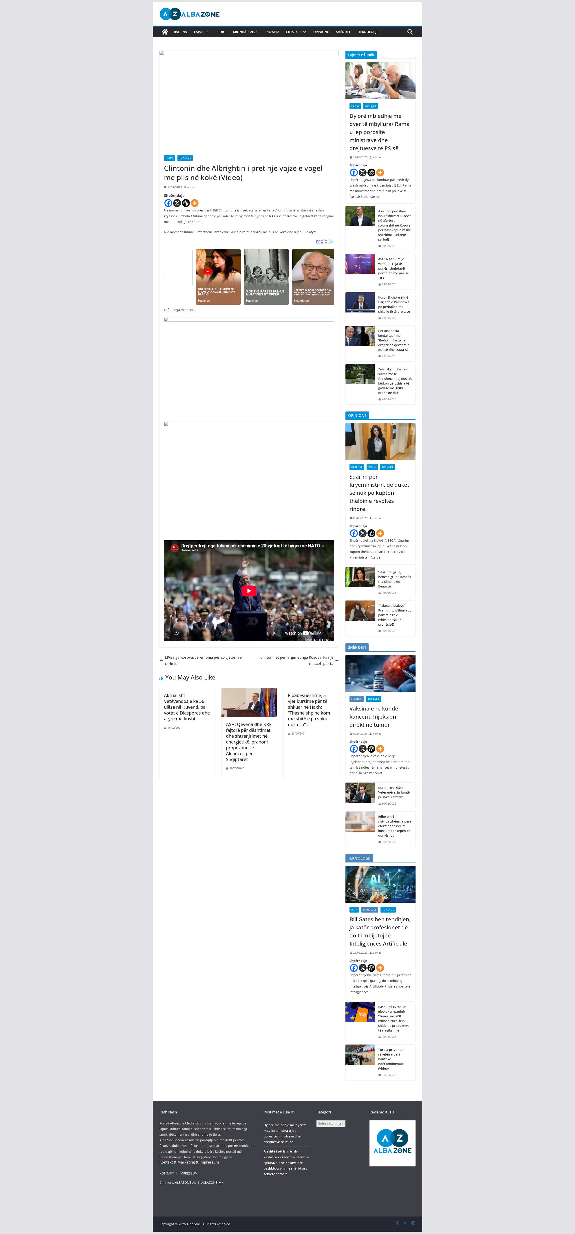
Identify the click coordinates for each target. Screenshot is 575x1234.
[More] (195, 203)
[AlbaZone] (164, 31)
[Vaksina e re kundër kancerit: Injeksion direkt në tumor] (380, 673)
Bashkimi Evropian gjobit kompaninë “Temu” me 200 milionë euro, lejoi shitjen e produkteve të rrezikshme (393, 1018)
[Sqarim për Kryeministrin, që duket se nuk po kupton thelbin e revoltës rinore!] (380, 441)
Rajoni (169, 157)
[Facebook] (168, 203)
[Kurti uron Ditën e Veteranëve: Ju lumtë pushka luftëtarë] (360, 796)
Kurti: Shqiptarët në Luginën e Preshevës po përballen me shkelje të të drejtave (394, 304)
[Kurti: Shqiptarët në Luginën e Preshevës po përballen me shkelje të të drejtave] (360, 307)
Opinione (321, 32)
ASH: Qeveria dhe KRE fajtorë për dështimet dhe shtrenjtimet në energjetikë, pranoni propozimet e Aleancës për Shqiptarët (249, 741)
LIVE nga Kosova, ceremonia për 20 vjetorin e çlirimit (203, 660)
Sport (221, 32)
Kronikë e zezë (245, 32)
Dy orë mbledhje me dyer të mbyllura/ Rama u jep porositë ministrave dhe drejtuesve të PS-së (379, 132)
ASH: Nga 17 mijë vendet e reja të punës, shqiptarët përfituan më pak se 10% (393, 268)
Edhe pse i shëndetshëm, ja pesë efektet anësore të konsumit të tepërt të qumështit (394, 826)
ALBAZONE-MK (212, 1182)
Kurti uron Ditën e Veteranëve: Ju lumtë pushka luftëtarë (394, 792)
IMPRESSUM (188, 1173)
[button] (205, 32)
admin (191, 187)
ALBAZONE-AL (185, 1182)
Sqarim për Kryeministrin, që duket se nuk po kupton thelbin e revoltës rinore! (379, 493)
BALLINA (180, 32)
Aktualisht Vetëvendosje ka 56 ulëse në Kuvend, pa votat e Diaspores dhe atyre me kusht (187, 707)
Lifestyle (293, 32)
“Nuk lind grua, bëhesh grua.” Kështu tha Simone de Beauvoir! (394, 579)
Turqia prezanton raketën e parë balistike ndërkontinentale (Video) (391, 1059)
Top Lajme (185, 157)
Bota (354, 909)
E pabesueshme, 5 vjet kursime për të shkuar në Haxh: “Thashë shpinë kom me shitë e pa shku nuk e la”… (309, 710)
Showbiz (272, 32)
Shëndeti (343, 32)
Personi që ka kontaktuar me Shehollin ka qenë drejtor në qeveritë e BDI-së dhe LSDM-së (393, 340)
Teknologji (367, 32)
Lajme (198, 32)
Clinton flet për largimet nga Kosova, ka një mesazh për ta (296, 660)
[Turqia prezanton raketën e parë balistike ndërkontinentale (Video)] (360, 1062)
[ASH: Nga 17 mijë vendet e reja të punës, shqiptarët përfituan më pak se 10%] (360, 272)
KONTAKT (166, 1173)
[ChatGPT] (186, 203)
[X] (177, 203)
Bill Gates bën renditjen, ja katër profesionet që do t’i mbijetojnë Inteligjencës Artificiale (380, 931)
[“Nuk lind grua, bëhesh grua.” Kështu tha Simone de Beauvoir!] (360, 582)
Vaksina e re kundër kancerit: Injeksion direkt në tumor (374, 716)
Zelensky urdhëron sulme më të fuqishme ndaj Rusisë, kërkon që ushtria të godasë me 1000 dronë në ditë (395, 381)
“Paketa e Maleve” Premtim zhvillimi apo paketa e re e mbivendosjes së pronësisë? (394, 615)
